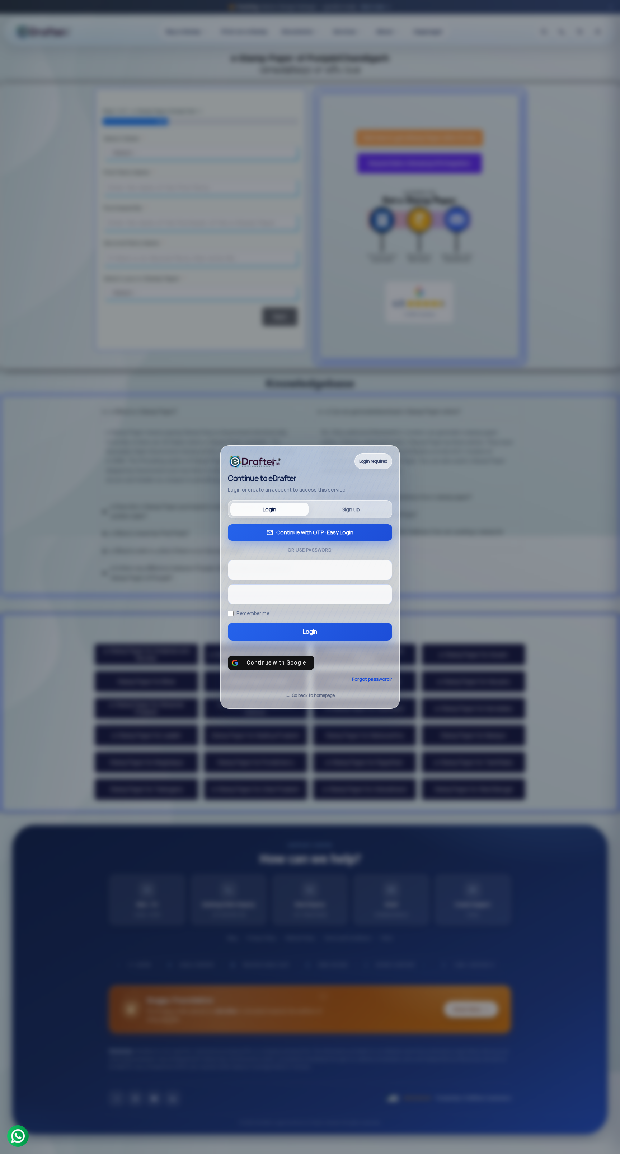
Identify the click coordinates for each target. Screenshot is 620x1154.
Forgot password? (372, 679)
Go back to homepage (313, 695)
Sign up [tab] (351, 509)
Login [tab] (269, 509)
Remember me (252, 613)
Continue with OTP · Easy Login (314, 532)
